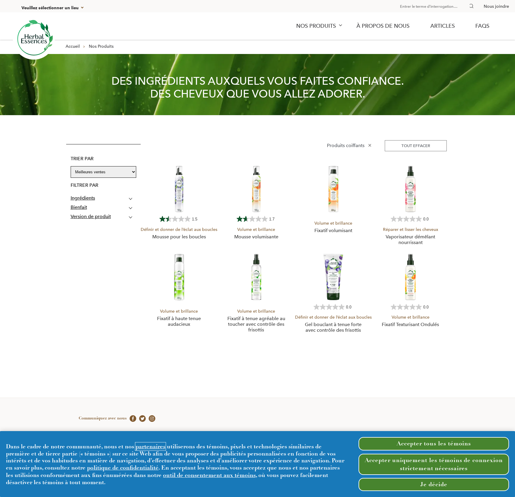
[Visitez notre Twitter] (141, 418)
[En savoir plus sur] (34, 39)
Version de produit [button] (91, 216)
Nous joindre (496, 6)
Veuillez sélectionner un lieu (50, 7)
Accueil (73, 46)
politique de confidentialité (123, 467)
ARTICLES (442, 26)
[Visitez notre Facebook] (131, 418)
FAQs (482, 26)
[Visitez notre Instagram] (150, 418)
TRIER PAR (82, 158)
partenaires (150, 446)
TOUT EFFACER (415, 145)
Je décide (433, 484)
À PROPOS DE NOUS (382, 26)
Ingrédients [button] (83, 198)
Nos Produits (101, 46)
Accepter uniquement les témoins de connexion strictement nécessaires (434, 464)
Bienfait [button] (79, 207)
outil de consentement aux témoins (209, 475)
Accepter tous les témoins (434, 443)
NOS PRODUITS (316, 26)
